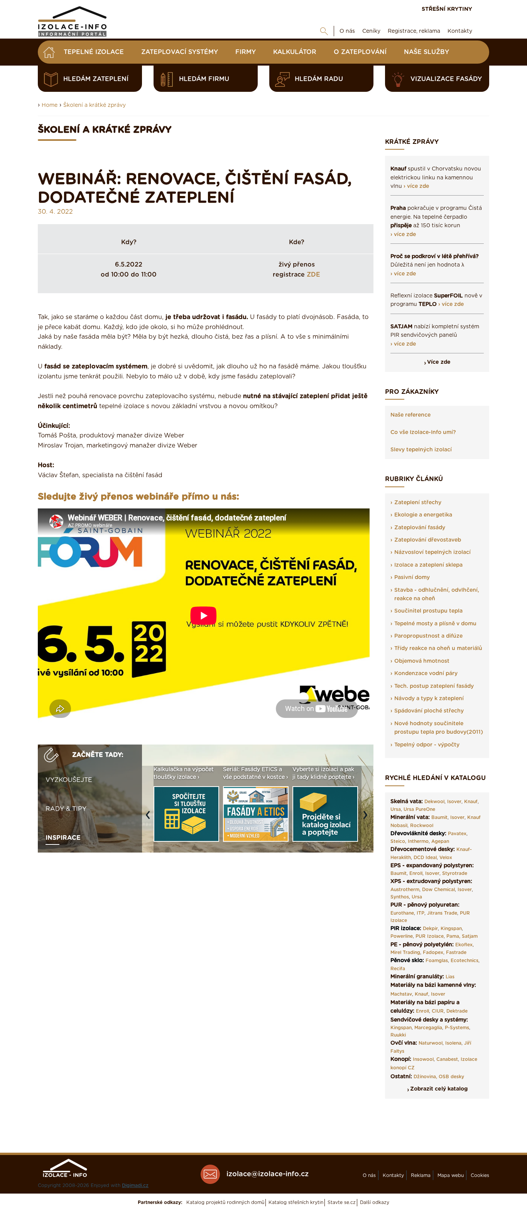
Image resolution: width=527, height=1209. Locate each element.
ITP (420, 913)
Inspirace (63, 838)
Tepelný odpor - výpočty (426, 745)
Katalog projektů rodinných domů (225, 1202)
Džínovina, (425, 1076)
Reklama (421, 1175)
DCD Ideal (425, 857)
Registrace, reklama (414, 31)
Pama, (453, 936)
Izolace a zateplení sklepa (428, 565)
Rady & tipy (66, 809)
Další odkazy (374, 1202)
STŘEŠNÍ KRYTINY (447, 9)
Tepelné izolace (94, 52)
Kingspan (451, 928)
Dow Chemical (438, 889)
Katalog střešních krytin (296, 1202)
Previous (150, 818)
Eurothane (402, 913)
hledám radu (319, 79)
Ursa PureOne (419, 809)
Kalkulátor (294, 52)
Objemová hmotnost (421, 661)
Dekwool (434, 801)
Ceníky (371, 31)
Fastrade (456, 952)
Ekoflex (464, 944)
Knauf (471, 801)
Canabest (447, 1059)
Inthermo (418, 841)
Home (49, 105)
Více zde (439, 362)
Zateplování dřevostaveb (427, 540)
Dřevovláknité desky (417, 833)
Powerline (401, 936)
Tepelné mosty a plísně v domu (435, 623)
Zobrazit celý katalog (439, 1089)
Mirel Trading (405, 952)
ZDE (313, 275)
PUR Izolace (430, 936)
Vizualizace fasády (446, 79)
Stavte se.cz (342, 1202)
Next (367, 818)
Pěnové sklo (406, 960)
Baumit (439, 817)
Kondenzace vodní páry (426, 673)
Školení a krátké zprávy (94, 105)
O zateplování (360, 52)
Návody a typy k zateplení (429, 698)
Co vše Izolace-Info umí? (423, 432)
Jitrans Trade (442, 913)
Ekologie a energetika (423, 515)
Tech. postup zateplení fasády (434, 686)
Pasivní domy (412, 577)
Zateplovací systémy (179, 52)
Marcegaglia (428, 1027)
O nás (347, 31)
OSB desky (451, 1076)
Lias (450, 976)
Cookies (480, 1175)
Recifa (397, 968)
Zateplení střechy (417, 502)
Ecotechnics (464, 960)
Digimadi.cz (135, 1185)
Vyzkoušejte (69, 780)
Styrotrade (454, 873)
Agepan (440, 841)
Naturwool (431, 1043)
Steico (397, 841)
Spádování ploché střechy (429, 711)
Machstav (401, 994)
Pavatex (457, 833)
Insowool (423, 1059)
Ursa (395, 809)
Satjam (470, 936)
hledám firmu (204, 79)
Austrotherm (404, 889)
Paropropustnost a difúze (428, 636)
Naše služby (426, 52)
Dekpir (430, 928)
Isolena (453, 1043)
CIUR (438, 1011)
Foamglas (437, 960)
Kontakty (460, 31)
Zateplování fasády (419, 527)
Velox (445, 857)
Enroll (415, 873)
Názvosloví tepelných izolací (432, 552)
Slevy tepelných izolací (421, 450)
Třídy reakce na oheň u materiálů (438, 648)
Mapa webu (450, 1175)
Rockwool (421, 825)
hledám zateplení (95, 79)
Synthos (399, 897)
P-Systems (457, 1027)
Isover (454, 801)
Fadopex (433, 952)
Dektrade (457, 1011)
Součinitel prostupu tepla (428, 611)
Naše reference (410, 415)
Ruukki (398, 1035)
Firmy (245, 52)
